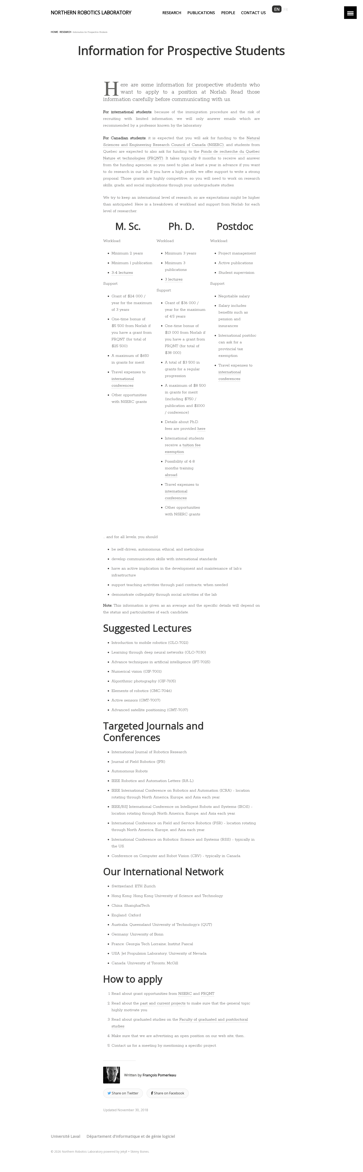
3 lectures (174, 279)
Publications (201, 12)
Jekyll (123, 1151)
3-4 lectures (122, 272)
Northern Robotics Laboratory (91, 12)
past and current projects (162, 1003)
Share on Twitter (124, 1093)
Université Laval (65, 1136)
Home (54, 31)
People (228, 12)
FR (285, 9)
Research (171, 12)
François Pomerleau (159, 1075)
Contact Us (253, 12)
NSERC (185, 993)
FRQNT (207, 993)
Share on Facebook (168, 1093)
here (201, 428)
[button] (350, 12)
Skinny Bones (139, 1151)
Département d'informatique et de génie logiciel (131, 1136)
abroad (171, 475)
